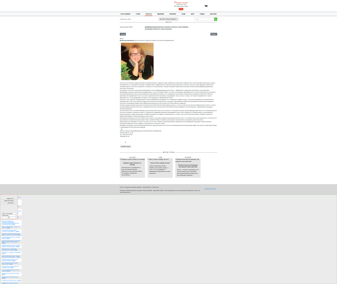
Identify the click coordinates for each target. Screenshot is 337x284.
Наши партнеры (9, 200)
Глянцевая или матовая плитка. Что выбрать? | (10, 231)
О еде (183, 14)
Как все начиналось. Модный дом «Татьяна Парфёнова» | (11, 242)
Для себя (213, 14)
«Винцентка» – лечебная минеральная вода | (10, 249)
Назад (123, 34)
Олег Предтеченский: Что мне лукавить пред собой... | (11, 256)
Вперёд (213, 34)
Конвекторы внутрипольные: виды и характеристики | (11, 234)
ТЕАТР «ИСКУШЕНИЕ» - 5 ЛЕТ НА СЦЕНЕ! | (10, 227)
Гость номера (125, 14)
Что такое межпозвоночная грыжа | (10, 270)
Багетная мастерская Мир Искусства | (10, 263)
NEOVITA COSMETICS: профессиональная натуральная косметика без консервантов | (10, 223)
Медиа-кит (10, 198)
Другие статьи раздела (168, 19)
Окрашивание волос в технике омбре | (11, 238)
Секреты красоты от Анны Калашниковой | (10, 260)
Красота (149, 14)
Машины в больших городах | (11, 274)
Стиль (138, 14)
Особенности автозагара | (10, 277)
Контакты (11, 203)
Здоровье (160, 14)
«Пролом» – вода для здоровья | (11, 253)
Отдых (202, 14)
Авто (192, 14)
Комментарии (125, 146)
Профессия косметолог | (11, 280)
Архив (181, 9)
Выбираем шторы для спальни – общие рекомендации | (11, 246)
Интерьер (173, 14)
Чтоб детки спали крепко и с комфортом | (11, 267)
